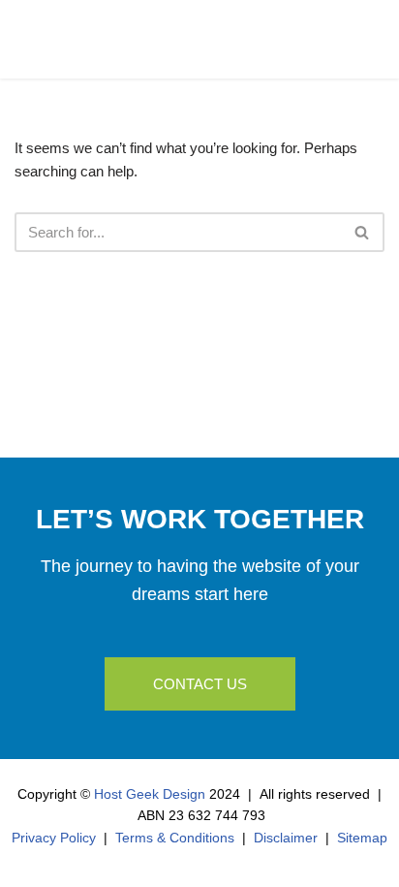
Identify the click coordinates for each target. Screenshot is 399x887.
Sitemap (362, 837)
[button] (370, 44)
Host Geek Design (149, 794)
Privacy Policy (54, 837)
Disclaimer (286, 837)
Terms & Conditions (174, 837)
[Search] (362, 232)
